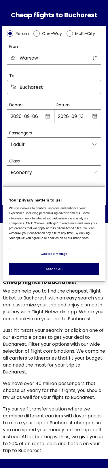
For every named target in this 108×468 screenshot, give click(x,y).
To (11, 76)
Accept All (54, 269)
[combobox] (54, 58)
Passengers (20, 133)
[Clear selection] (94, 87)
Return (63, 105)
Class (14, 161)
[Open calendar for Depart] (47, 116)
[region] (54, 234)
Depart (16, 105)
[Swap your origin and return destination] (94, 57)
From (14, 46)
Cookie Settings (54, 254)
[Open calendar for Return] (94, 116)
